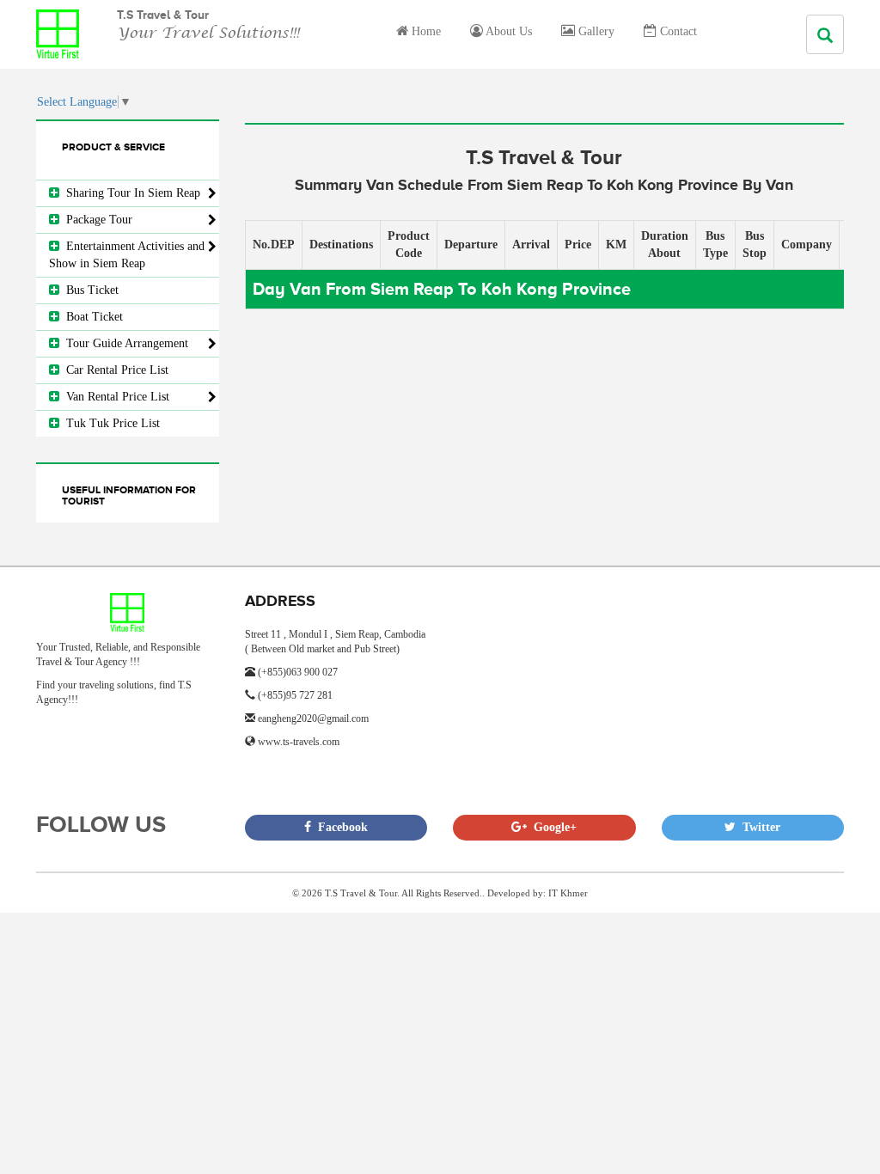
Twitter (758, 827)
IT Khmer (568, 893)
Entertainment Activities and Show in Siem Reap (127, 255)
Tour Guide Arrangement (123, 343)
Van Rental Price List (114, 396)
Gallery (594, 31)
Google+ (552, 827)
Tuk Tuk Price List (109, 423)
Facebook (339, 827)
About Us (507, 31)
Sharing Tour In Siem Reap (129, 192)
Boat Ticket (91, 316)
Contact (677, 31)
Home (424, 31)
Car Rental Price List (113, 370)
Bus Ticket (89, 290)
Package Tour (95, 219)
